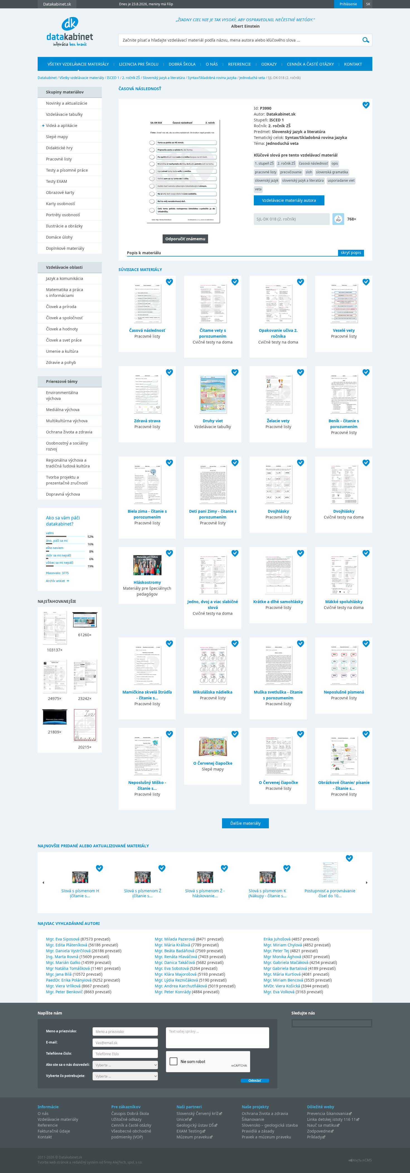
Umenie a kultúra (62, 351)
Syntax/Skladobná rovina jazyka (212, 77)
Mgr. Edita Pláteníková (66, 944)
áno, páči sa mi (56, 540)
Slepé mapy (57, 136)
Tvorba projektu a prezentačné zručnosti (67, 480)
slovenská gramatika (332, 172)
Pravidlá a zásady (258, 1131)
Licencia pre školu (138, 64)
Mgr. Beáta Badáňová (174, 950)
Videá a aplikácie (61, 125)
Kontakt (353, 64)
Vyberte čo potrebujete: (65, 1075)
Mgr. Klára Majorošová (176, 974)
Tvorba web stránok (53, 1162)
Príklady (314, 1137)
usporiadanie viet (341, 180)
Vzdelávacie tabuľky (64, 114)
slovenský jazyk (266, 180)
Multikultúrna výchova (67, 420)
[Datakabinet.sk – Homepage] (70, 28)
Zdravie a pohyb (61, 362)
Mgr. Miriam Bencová (283, 980)
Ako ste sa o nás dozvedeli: (68, 1064)
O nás (212, 64)
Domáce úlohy (59, 237)
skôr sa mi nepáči (58, 555)
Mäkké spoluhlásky (344, 601)
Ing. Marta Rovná (62, 956)
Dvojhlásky (278, 511)
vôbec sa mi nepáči (59, 562)
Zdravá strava (147, 420)
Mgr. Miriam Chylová (283, 944)
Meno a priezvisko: (61, 1031)
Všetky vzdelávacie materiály (78, 64)
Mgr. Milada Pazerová (175, 939)
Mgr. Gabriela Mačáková (286, 962)
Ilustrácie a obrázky (64, 226)
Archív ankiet (55, 581)
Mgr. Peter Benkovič (64, 991)
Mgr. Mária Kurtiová (282, 974)
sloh (309, 172)
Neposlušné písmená (344, 692)
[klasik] (338, 219)
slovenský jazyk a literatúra (303, 180)
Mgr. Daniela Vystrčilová (68, 950)
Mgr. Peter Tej (276, 950)
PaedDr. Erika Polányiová (68, 980)
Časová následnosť (147, 330)
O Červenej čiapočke (212, 763)
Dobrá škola (182, 64)
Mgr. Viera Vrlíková (63, 986)
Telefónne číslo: (59, 1053)
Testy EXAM (56, 181)
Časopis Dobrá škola (130, 1113)
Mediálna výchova (62, 409)
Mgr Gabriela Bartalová (285, 968)
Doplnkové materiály (65, 248)
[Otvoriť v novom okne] (360, 1161)
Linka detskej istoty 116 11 (331, 1119)
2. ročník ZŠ (131, 77)
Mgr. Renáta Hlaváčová (176, 956)
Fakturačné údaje (54, 1131)
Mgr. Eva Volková (279, 991)
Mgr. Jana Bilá (59, 974)
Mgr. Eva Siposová (62, 939)
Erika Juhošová (277, 939)
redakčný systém (85, 1162)
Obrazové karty (60, 192)
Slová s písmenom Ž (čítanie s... (142, 893)
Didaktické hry (59, 147)
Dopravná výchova (63, 494)
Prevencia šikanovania (327, 1113)
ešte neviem (54, 548)
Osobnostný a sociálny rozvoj (67, 446)
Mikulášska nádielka (212, 692)
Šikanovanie (253, 1119)
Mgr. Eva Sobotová (172, 968)
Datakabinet (47, 77)
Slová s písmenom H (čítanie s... (80, 893)
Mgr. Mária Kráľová (172, 944)
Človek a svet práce (64, 340)
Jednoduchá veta (252, 77)
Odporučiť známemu (185, 238)
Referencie (239, 64)
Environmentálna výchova (62, 395)
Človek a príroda (61, 306)
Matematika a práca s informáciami (64, 292)
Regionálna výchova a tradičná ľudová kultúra (68, 463)
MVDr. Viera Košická (282, 986)
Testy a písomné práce (67, 170)
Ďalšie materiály (245, 823)
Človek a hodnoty (62, 329)
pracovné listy (265, 172)
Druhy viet (213, 420)
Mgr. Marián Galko (63, 962)
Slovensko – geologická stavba (270, 1125)
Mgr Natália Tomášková (68, 968)
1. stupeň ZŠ (264, 163)
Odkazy (269, 64)
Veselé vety (344, 330)
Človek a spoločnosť (64, 317)
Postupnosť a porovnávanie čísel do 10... (330, 893)
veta (258, 189)
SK (368, 4)
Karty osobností (60, 203)
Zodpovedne (318, 1131)
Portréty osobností (63, 214)
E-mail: (51, 1042)
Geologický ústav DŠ (195, 1125)
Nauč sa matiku (321, 1125)
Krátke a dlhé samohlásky (278, 601)
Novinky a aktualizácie (66, 103)
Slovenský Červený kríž (198, 1113)
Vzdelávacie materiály (58, 1119)
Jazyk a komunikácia (64, 278)
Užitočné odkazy (126, 1119)
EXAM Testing (189, 1131)
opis (335, 163)
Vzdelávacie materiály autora (289, 200)
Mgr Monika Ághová (282, 956)
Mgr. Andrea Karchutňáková (181, 986)
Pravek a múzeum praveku (266, 1137)
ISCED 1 (113, 77)
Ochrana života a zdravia (69, 432)
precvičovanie (291, 172)
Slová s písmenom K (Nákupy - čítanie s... (267, 893)
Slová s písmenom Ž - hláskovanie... (205, 893)
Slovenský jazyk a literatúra (164, 77)
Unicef (183, 1119)
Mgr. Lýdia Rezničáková (176, 980)
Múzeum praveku (193, 1137)
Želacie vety (278, 420)
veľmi (50, 533)
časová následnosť (313, 163)
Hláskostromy (147, 582)
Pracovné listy (59, 159)
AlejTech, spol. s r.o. (128, 1162)
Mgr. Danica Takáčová (175, 962)
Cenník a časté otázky (310, 64)
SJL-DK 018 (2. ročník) (276, 219)
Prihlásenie (348, 4)
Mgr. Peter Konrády (173, 991)
